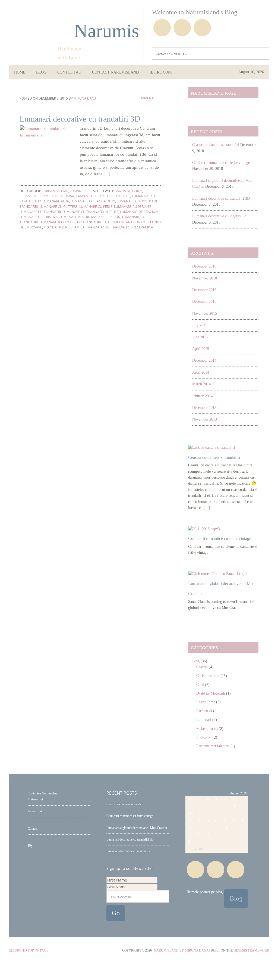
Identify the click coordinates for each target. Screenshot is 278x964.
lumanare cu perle (95, 206)
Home (19, 72)
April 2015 (200, 349)
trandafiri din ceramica (132, 227)
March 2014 (201, 384)
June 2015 (200, 337)
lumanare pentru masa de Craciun (90, 217)
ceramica (28, 196)
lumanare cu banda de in (93, 201)
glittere (98, 196)
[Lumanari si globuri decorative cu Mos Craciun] (217, 574)
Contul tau (69, 72)
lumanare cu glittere (58, 206)
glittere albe (118, 196)
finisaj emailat (77, 196)
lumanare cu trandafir (40, 211)
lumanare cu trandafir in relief (90, 211)
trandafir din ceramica (64, 227)
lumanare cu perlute (132, 206)
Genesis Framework (251, 950)
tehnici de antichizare (127, 222)
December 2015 (204, 302)
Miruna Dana (196, 950)
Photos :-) (203, 737)
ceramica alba (50, 196)
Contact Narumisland (115, 72)
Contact (32, 829)
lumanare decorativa (39, 217)
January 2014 (202, 396)
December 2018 (204, 266)
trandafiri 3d (98, 227)
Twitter (202, 27)
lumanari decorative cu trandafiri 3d (72, 222)
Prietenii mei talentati (212, 746)
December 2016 (204, 290)
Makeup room (207, 729)
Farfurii (202, 711)
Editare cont (35, 799)
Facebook (162, 27)
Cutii (200, 685)
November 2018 (204, 278)
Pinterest (182, 27)
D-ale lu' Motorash (210, 693)
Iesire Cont (35, 811)
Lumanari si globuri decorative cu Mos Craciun (136, 828)
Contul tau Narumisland (43, 793)
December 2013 (204, 408)
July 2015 (199, 325)
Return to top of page (28, 950)
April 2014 (200, 372)
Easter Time (205, 702)
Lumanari (78, 191)
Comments (145, 98)
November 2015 (204, 313)
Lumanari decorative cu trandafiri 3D (80, 118)
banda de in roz (128, 191)
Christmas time (55, 191)
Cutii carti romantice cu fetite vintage (221, 163)
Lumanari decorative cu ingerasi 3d (219, 216)
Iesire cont (161, 72)
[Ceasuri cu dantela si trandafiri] (211, 448)
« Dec (198, 849)
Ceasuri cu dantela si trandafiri (215, 145)
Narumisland (93, 30)
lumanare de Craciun (139, 211)
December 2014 (204, 360)
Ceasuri (202, 667)
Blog (41, 72)
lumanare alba (55, 201)
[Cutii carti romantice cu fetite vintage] (204, 529)
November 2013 (204, 419)
